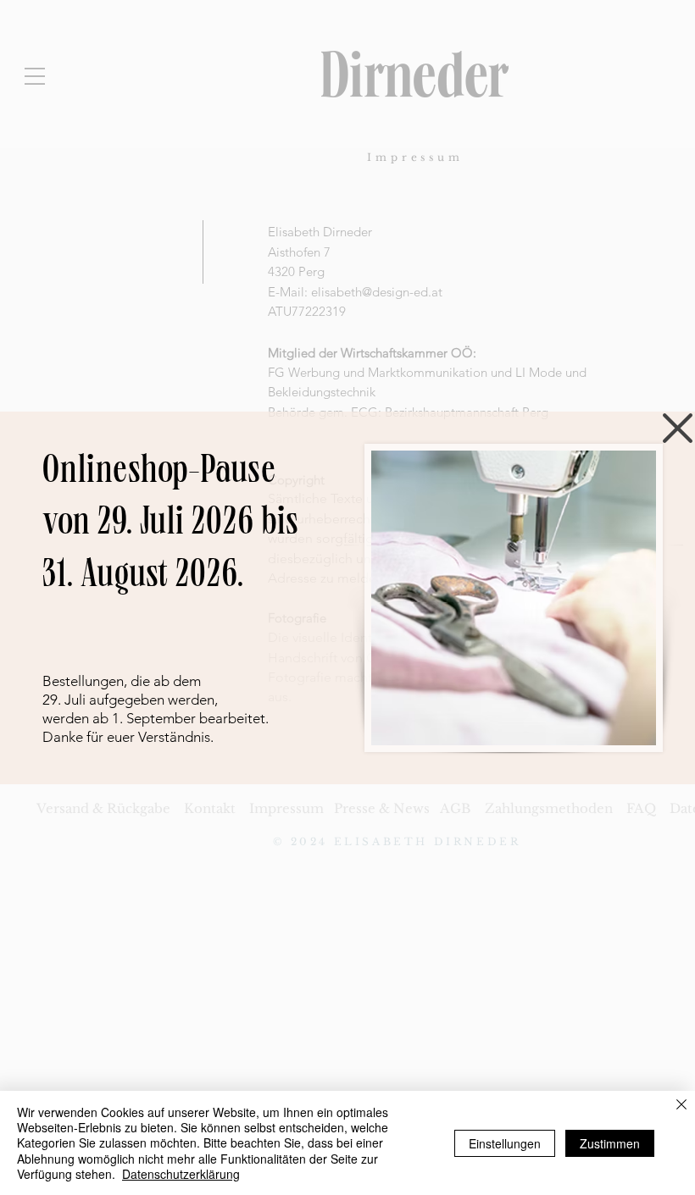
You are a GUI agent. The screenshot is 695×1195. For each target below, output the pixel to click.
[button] (677, 428)
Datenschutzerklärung (181, 1173)
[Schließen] (681, 1105)
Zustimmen (610, 1143)
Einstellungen (505, 1143)
